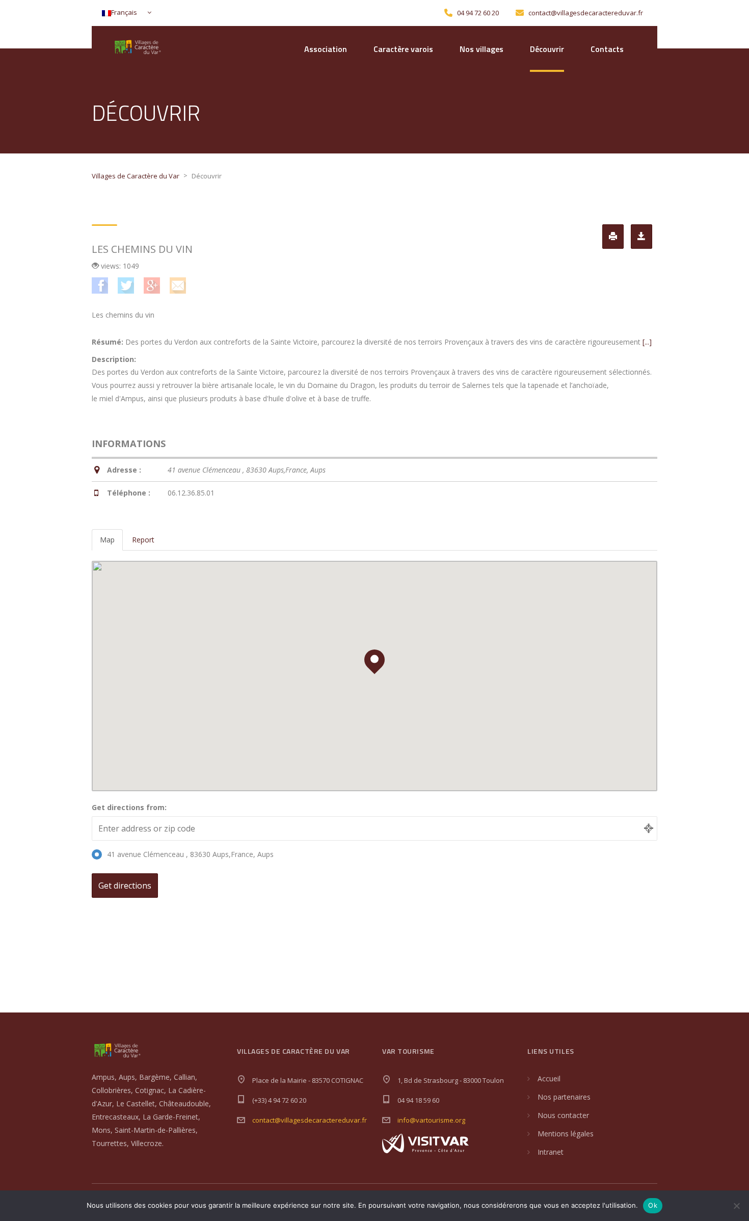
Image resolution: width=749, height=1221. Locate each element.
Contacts (607, 49)
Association (325, 49)
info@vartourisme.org (431, 1120)
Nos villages (481, 49)
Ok (652, 1205)
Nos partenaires (564, 1097)
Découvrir (547, 49)
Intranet (551, 1152)
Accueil (549, 1078)
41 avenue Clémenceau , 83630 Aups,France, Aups (190, 854)
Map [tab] (107, 539)
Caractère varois (403, 49)
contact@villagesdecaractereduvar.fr (309, 1120)
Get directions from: (129, 807)
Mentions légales (566, 1133)
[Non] (736, 1206)
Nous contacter (563, 1115)
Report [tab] (143, 539)
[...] (647, 342)
